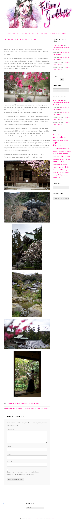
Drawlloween (64, 146)
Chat (67, 140)
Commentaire (11, 429)
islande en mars (56, 156)
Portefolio (44, 33)
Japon (15, 43)
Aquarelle (58, 137)
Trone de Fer (62, 172)
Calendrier (56, 140)
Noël (69, 159)
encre (69, 146)
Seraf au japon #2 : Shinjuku (13, 408)
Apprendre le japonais (58, 134)
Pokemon (55, 164)
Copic (55, 143)
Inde (54, 154)
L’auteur (53, 33)
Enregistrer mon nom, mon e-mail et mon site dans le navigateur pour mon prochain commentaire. (23, 473)
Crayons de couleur (62, 143)
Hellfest (68, 151)
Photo (59, 162)
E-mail (9, 454)
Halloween (63, 151)
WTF (60, 177)
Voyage (67, 172)
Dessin (57, 145)
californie (62, 140)
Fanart (58, 148)
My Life (31, 33)
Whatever (55, 177)
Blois (67, 137)
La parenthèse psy (58, 45)
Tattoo (61, 170)
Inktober (59, 154)
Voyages (24, 33)
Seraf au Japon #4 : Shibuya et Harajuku (37, 408)
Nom (9, 446)
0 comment (27, 43)
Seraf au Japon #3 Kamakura (20, 40)
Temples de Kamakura (21, 403)
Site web (9, 462)
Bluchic (52, 519)
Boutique (62, 33)
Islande (65, 154)
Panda (55, 162)
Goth (59, 151)
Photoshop (64, 162)
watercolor (67, 175)
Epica (54, 148)
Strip (67, 167)
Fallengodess (34, 519)
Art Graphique (14, 33)
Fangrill (62, 148)
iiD (37, 33)
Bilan (64, 137)
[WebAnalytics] (6, 504)
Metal (57, 159)
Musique (61, 159)
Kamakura (11, 403)
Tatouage (56, 170)
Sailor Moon (61, 167)
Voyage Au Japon (34, 403)
